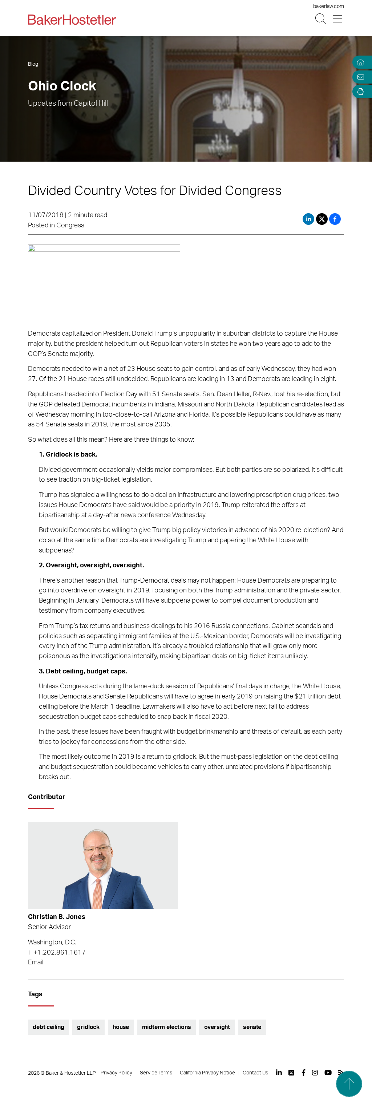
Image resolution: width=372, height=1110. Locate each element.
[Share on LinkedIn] (308, 219)
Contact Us (255, 1072)
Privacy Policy (116, 1072)
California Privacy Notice (207, 1072)
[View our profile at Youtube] (328, 1072)
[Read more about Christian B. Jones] (103, 865)
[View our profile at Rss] (341, 1072)
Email (36, 962)
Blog (33, 64)
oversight (217, 1027)
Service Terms (156, 1072)
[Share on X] (322, 219)
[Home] (358, 62)
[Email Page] (358, 77)
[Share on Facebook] (335, 219)
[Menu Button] (338, 19)
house (121, 1027)
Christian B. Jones (56, 917)
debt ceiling (48, 1027)
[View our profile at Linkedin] (279, 1072)
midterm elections (166, 1027)
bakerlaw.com (328, 6)
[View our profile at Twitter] (291, 1072)
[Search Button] (321, 19)
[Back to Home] (72, 20)
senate (252, 1027)
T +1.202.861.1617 (57, 952)
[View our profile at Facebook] (304, 1072)
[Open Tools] (358, 92)
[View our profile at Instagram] (315, 1072)
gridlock (88, 1027)
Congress (70, 225)
